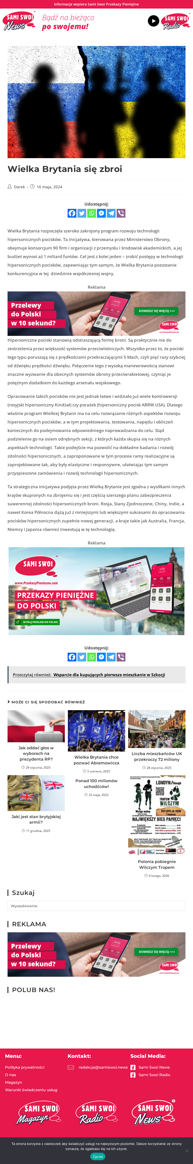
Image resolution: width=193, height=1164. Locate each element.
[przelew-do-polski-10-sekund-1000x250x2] (96, 313)
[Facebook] (72, 213)
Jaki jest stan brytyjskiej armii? (36, 819)
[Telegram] (111, 213)
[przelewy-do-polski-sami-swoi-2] (96, 591)
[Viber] (121, 213)
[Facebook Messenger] (101, 213)
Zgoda (98, 1156)
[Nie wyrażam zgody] (186, 1150)
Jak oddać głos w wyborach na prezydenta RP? (36, 754)
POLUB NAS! (33, 990)
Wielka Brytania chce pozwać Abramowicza (96, 760)
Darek (19, 187)
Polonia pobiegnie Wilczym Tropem (157, 864)
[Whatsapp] (91, 213)
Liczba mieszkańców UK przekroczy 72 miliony (157, 756)
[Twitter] (81, 213)
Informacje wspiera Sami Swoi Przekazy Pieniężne (96, 4)
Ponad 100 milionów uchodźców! (96, 783)
